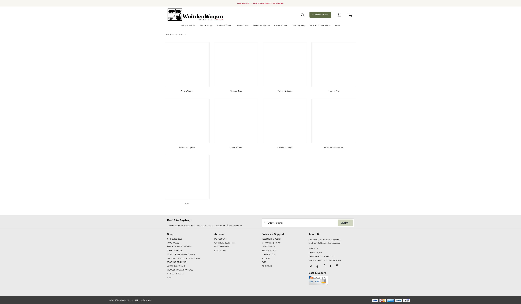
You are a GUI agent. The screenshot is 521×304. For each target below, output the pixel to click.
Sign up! (345, 222)
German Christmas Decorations (325, 260)
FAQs (264, 262)
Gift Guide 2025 (174, 239)
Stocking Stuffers (176, 262)
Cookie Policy (268, 254)
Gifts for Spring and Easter (181, 254)
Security (266, 258)
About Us (313, 248)
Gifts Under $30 (175, 250)
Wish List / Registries (224, 242)
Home (167, 34)
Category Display (179, 34)
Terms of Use (268, 246)
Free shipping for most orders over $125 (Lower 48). (260, 3)
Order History (221, 246)
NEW (169, 277)
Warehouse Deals (176, 266)
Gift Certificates (175, 273)
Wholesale (267, 266)
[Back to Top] (513, 287)
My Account (220, 239)
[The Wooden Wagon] (195, 14)
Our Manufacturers (320, 14)
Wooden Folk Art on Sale (180, 269)
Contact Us (220, 250)
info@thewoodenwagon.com (328, 243)
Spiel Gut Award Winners (179, 246)
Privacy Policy (269, 250)
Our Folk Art (315, 252)
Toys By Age (173, 242)
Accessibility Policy (271, 239)
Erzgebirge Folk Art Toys (321, 256)
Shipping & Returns (271, 242)
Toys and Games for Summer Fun (183, 258)
